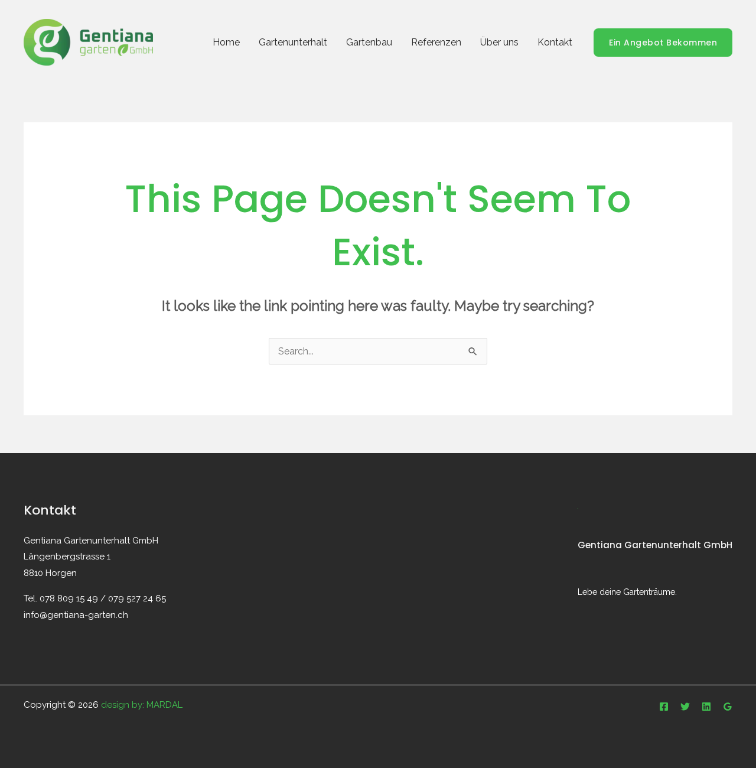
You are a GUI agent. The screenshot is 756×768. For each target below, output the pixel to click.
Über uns (499, 42)
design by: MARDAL (142, 704)
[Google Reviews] (727, 706)
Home (226, 42)
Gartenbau (369, 42)
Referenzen (436, 42)
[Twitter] (685, 706)
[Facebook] (664, 706)
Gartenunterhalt (293, 42)
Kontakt (554, 42)
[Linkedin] (706, 706)
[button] (663, 42)
